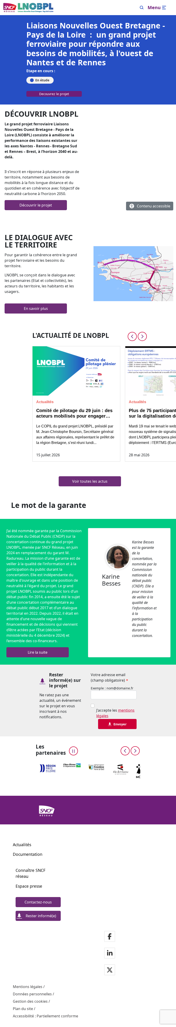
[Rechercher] (142, 7)
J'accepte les (115, 713)
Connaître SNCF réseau (30, 873)
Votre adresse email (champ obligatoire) (109, 677)
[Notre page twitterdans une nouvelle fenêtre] (110, 970)
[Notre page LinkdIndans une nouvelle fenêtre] (110, 953)
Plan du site (23, 1008)
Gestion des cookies (30, 1001)
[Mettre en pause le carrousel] (73, 750)
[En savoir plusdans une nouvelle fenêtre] (133, 273)
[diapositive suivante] (142, 336)
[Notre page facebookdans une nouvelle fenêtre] (110, 936)
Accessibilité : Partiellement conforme (45, 1016)
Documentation (27, 854)
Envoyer (120, 724)
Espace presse (29, 886)
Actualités (22, 844)
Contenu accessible (153, 206)
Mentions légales (27, 986)
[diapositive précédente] (132, 336)
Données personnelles (32, 994)
